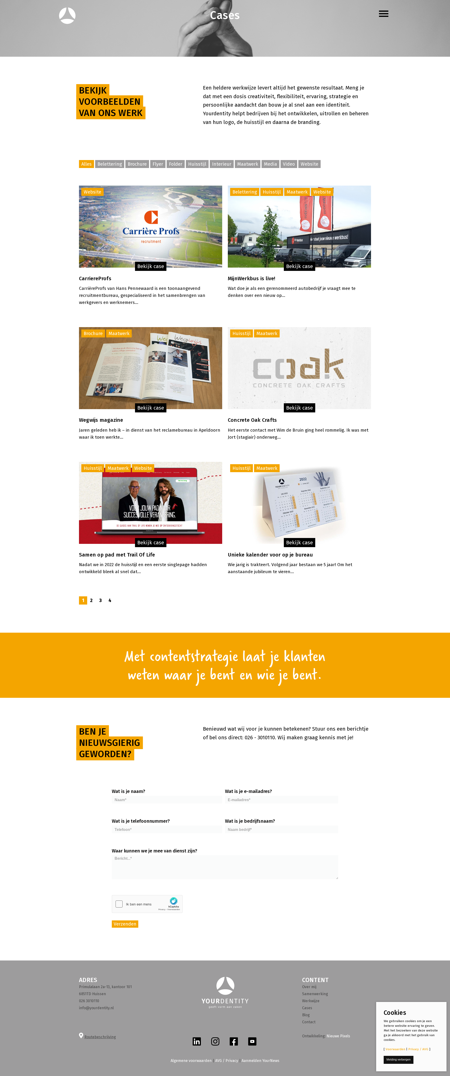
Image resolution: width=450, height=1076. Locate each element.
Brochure (137, 164)
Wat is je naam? (128, 791)
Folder (175, 164)
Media (270, 164)
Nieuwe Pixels (338, 1036)
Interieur (221, 164)
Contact (308, 1022)
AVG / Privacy (226, 1060)
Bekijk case (150, 266)
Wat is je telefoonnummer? (141, 821)
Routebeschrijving (100, 1037)
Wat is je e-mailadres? (248, 791)
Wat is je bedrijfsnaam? (250, 821)
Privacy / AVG (418, 1049)
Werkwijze (310, 1001)
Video (289, 164)
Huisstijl (197, 164)
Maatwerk (247, 164)
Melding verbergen (398, 1059)
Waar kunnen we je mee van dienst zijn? (154, 851)
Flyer (158, 164)
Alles (86, 164)
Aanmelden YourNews (260, 1060)
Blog (306, 1015)
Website (309, 164)
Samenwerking (315, 994)
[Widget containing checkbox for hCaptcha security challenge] (147, 904)
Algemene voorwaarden (191, 1060)
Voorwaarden (395, 1049)
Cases (307, 1008)
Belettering (110, 164)
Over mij (309, 987)
